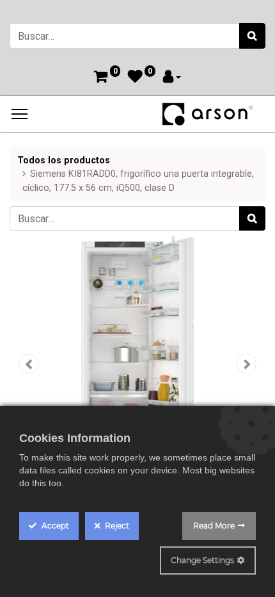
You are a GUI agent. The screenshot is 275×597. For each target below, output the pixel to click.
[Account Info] (172, 78)
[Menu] (19, 114)
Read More (214, 525)
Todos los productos (63, 160)
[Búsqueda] (252, 36)
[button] (29, 364)
